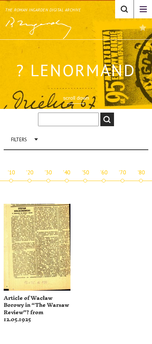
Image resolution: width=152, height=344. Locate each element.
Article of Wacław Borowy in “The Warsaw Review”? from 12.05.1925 (36, 309)
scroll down (76, 98)
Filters (19, 139)
